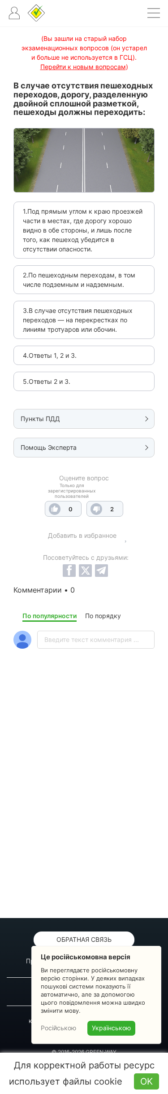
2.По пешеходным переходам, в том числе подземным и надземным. (79, 279)
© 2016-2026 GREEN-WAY (84, 1052)
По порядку (103, 615)
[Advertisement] (84, 807)
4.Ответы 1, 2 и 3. (50, 355)
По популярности (49, 615)
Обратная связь (84, 939)
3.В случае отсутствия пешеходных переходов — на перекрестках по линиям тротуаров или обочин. (78, 320)
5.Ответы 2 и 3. (46, 381)
